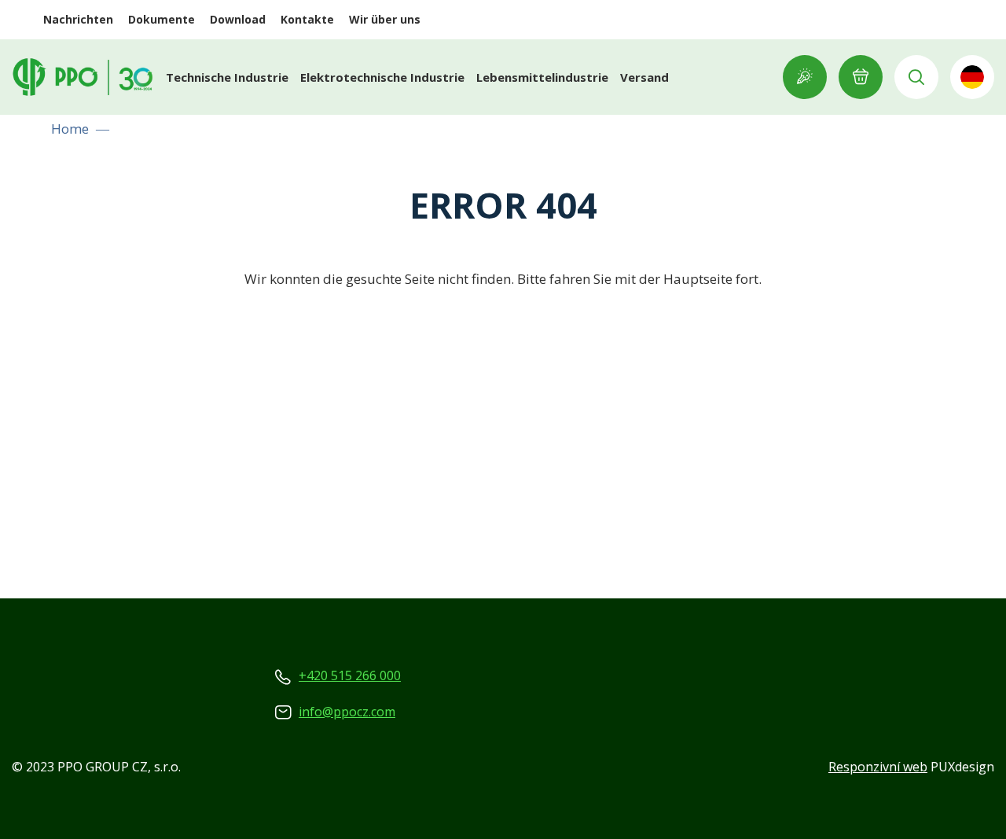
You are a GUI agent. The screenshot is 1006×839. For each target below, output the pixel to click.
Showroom (805, 77)
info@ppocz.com (347, 711)
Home (70, 129)
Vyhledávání (916, 77)
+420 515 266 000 (350, 675)
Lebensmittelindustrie (542, 77)
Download (238, 19)
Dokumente (161, 19)
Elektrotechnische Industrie (382, 77)
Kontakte (307, 19)
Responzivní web (877, 766)
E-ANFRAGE (861, 77)
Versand (644, 77)
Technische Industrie (227, 77)
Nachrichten (78, 19)
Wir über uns (384, 19)
